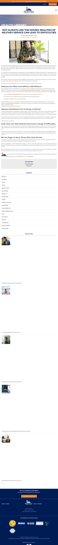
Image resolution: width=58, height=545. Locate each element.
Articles (3, 185)
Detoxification (5, 196)
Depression (4, 194)
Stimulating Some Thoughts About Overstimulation (12, 283)
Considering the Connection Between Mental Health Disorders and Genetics (16, 431)
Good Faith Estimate (45, 538)
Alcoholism (28, 37)
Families (4, 199)
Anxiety (3, 182)
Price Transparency (37, 538)
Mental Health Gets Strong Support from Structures (12, 480)
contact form (30, 156)
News (3, 214)
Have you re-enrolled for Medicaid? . (29, 1)
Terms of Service (18, 538)
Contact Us (29, 166)
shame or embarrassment (14, 94)
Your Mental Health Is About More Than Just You (11, 332)
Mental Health (34, 37)
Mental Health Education (7, 211)
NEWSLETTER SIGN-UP (27, 542)
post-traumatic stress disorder (13, 103)
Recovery (4, 220)
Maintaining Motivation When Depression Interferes (11, 381)
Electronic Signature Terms (27, 538)
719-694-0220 (20, 156)
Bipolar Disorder (5, 188)
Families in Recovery (6, 202)
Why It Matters (5, 228)
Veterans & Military (6, 225)
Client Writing (5, 191)
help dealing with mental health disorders (32, 90)
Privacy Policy (11, 538)
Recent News (5, 217)
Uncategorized (5, 222)
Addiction (22, 37)
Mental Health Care (6, 208)
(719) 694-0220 (29, 164)
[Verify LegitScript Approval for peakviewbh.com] (47, 523)
